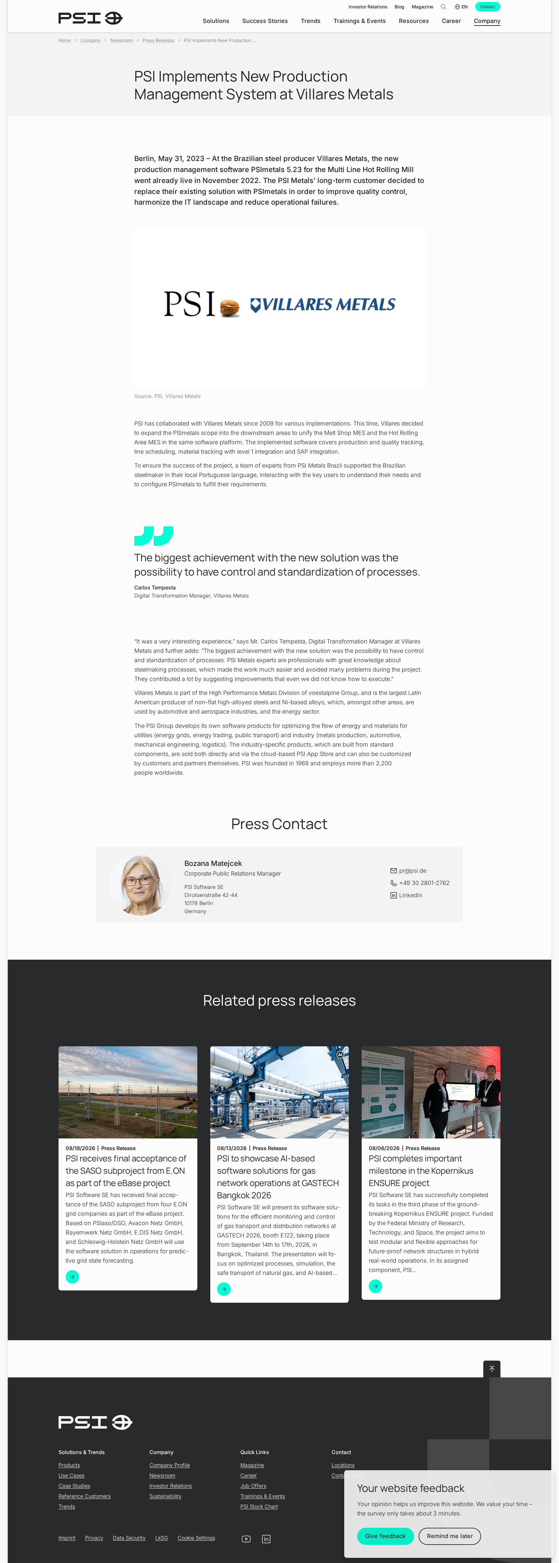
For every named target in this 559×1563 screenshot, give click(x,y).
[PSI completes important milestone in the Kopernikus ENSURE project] (375, 1286)
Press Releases (158, 40)
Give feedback (385, 1536)
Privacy (94, 1538)
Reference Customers (85, 1496)
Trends (67, 1506)
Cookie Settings (196, 1538)
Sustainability (165, 1496)
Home (65, 40)
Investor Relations (170, 1485)
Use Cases (71, 1475)
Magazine (252, 1465)
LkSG (161, 1538)
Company (91, 40)
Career (248, 1475)
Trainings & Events (262, 1496)
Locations (343, 1465)
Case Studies (74, 1485)
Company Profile (169, 1465)
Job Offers (253, 1485)
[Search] (443, 6)
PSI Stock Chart (259, 1506)
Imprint (67, 1538)
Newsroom (121, 40)
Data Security (129, 1538)
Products (69, 1465)
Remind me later (450, 1536)
